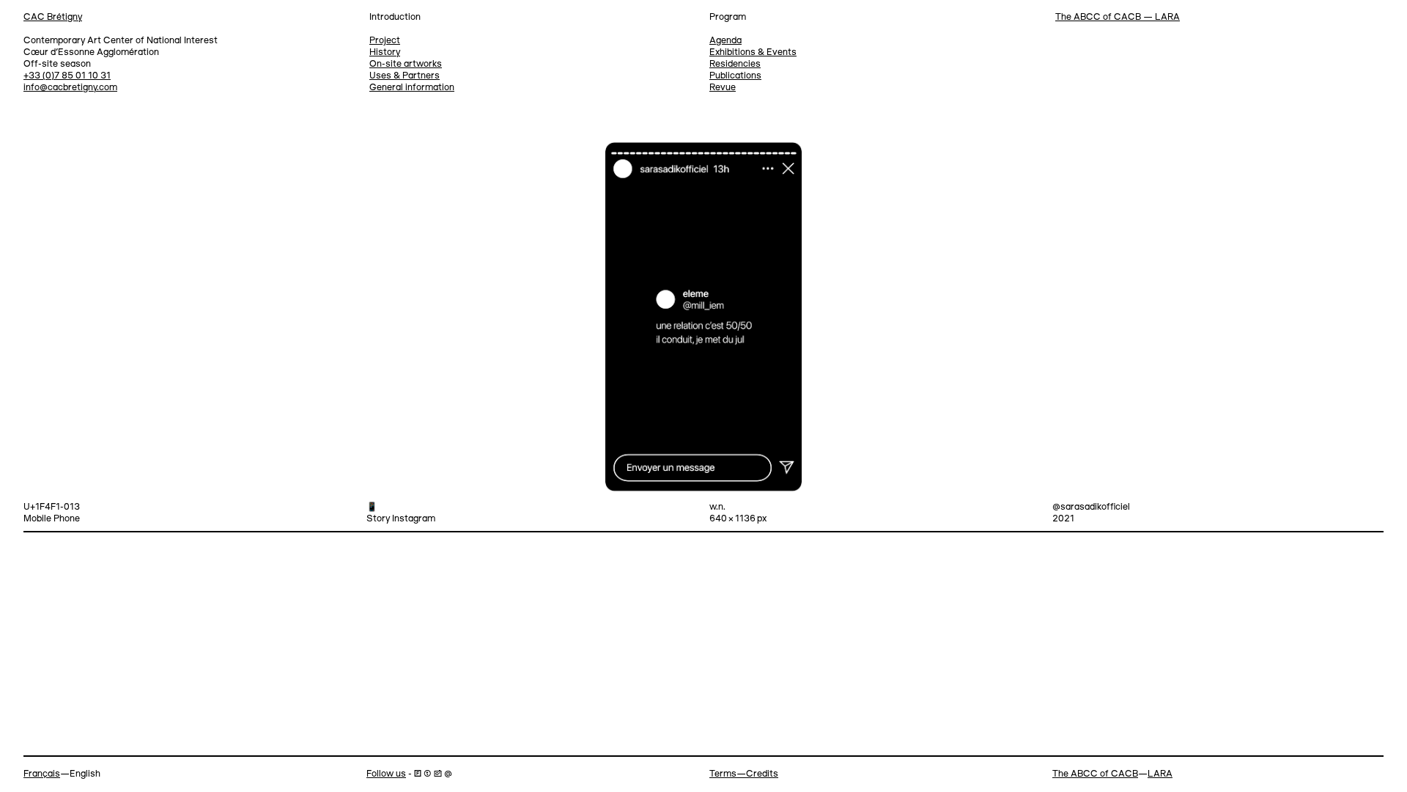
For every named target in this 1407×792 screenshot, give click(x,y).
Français (41, 774)
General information (411, 88)
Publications (735, 76)
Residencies (735, 64)
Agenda (725, 41)
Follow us (386, 774)
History (384, 52)
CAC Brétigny (52, 17)
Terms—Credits (743, 774)
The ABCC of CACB (1095, 774)
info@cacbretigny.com (70, 88)
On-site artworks (405, 64)
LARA (1160, 774)
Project (384, 41)
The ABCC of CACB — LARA (1117, 17)
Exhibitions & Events (753, 52)
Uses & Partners (404, 76)
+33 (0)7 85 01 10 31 (67, 76)
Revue (722, 88)
